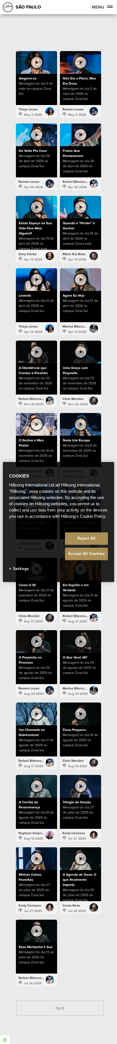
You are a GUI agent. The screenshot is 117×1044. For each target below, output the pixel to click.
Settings (21, 569)
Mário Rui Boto (73, 254)
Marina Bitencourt (76, 326)
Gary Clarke (27, 254)
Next (60, 1008)
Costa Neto (71, 905)
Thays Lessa (28, 109)
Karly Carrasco (73, 833)
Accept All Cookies (86, 554)
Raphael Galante (31, 833)
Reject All (86, 538)
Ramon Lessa (72, 109)
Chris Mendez (73, 398)
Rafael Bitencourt (76, 181)
